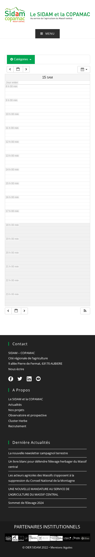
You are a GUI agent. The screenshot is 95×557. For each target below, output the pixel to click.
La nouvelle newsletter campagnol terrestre (38, 453)
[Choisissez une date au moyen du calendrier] (18, 69)
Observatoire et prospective (27, 415)
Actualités (15, 405)
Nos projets (16, 410)
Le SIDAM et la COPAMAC (25, 399)
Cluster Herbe (17, 421)
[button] (85, 311)
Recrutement (17, 426)
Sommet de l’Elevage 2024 (26, 503)
